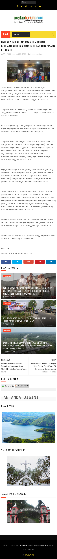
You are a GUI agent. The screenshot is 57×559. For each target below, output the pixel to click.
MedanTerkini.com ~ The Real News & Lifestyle (35, 546)
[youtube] (35, 6)
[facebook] (17, 6)
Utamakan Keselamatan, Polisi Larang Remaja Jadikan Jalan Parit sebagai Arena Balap (28, 319)
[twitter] (21, 6)
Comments (9, 386)
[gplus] (31, 6)
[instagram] (26, 6)
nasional (39, 54)
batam (32, 54)
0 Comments (23, 386)
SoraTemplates (29, 555)
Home (5, 34)
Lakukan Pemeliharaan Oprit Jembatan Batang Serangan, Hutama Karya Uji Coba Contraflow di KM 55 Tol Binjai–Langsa (27, 345)
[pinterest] (39, 6)
